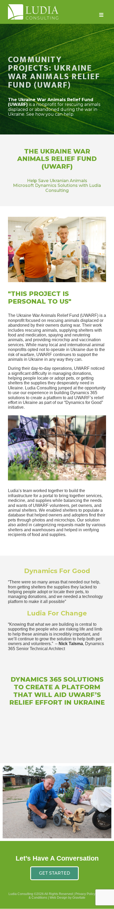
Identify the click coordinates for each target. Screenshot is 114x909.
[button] (101, 15)
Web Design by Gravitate (67, 897)
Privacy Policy (85, 894)
